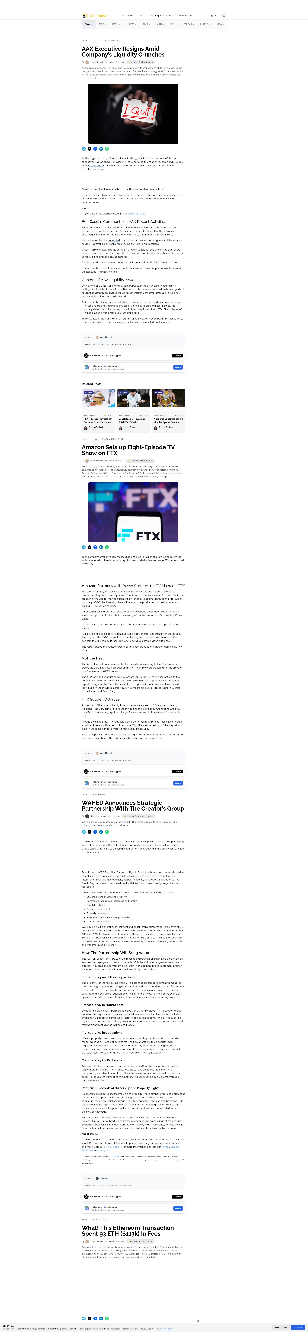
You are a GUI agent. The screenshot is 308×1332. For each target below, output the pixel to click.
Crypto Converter (184, 15)
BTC (101, 24)
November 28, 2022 (134, 213)
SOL (173, 24)
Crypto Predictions (163, 15)
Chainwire (104, 1178)
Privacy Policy (166, 1329)
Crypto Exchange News (112, 439)
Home (84, 40)
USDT (130, 24)
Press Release (99, 794)
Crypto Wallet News (112, 40)
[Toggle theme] (206, 16)
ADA (219, 24)
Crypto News (145, 15)
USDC (204, 24)
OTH (95, 40)
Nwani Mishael (106, 337)
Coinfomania (114, 1156)
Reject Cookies (281, 1327)
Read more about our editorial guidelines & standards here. (108, 344)
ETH (115, 24)
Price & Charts (128, 15)
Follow (178, 367)
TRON (188, 24)
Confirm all (298, 1327)
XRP (159, 24)
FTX (95, 439)
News (89, 24)
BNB (145, 24)
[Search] (223, 16)
